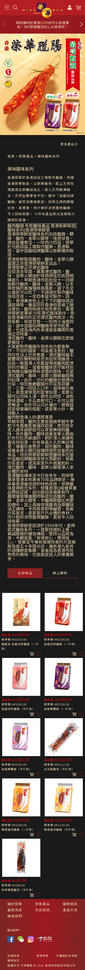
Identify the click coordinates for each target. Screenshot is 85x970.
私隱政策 (13, 956)
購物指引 (13, 960)
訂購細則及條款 (67, 956)
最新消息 (14, 909)
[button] (81, 24)
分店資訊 (42, 909)
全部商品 (25, 572)
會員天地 (70, 909)
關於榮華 (14, 903)
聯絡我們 (14, 915)
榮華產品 (42, 903)
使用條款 (42, 956)
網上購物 (60, 572)
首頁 (11, 156)
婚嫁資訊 (70, 903)
